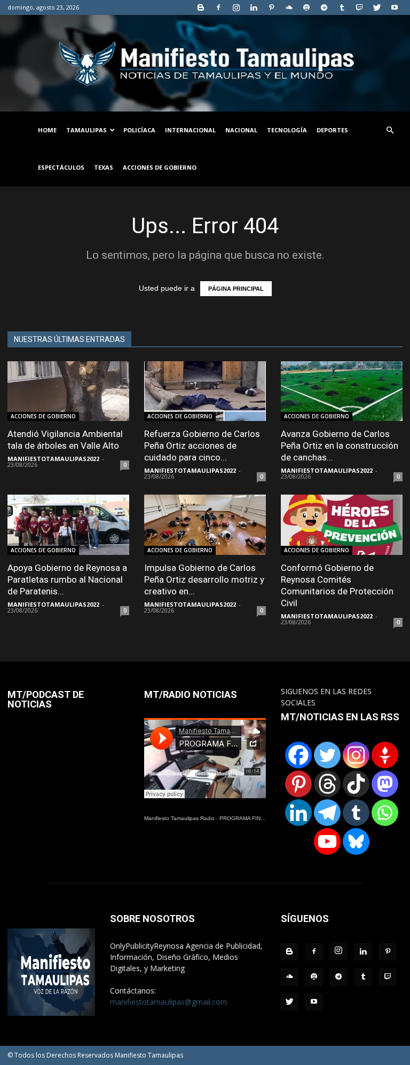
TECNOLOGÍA (287, 130)
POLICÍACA (139, 130)
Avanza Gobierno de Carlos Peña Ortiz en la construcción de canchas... (339, 445)
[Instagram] (236, 7)
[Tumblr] (342, 7)
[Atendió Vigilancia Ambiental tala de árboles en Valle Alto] (68, 391)
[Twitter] (377, 7)
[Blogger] (201, 7)
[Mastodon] (385, 783)
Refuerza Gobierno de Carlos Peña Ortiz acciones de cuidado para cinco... (202, 445)
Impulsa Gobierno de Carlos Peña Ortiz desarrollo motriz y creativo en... (204, 579)
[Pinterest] (271, 7)
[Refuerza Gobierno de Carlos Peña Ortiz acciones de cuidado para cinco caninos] (205, 391)
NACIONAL (241, 130)
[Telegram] (324, 7)
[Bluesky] (356, 841)
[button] (390, 130)
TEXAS (103, 167)
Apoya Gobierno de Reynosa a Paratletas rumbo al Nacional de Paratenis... (67, 579)
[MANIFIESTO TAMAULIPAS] (205, 63)
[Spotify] (306, 7)
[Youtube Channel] (327, 841)
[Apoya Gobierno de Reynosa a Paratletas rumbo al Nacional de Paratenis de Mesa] (68, 525)
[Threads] (327, 783)
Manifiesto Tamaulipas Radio (179, 818)
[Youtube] (395, 7)
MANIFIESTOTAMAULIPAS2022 (53, 459)
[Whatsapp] (385, 812)
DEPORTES (332, 130)
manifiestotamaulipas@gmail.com (168, 1002)
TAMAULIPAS (86, 130)
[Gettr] (385, 755)
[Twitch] (359, 7)
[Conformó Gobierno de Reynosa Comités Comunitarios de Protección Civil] (342, 525)
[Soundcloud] (289, 7)
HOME (47, 130)
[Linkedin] (254, 7)
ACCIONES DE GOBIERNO (159, 167)
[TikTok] (356, 783)
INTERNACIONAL (190, 130)
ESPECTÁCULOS (61, 167)
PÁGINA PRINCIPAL (236, 288)
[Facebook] (218, 7)
